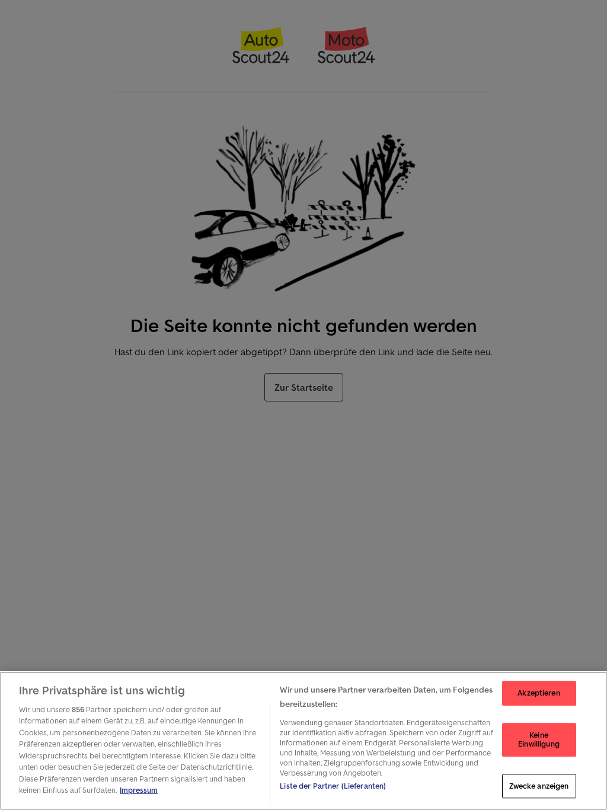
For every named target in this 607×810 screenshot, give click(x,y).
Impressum (139, 790)
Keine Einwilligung (539, 740)
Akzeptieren (538, 693)
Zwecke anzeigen (539, 786)
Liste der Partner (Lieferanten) (333, 786)
